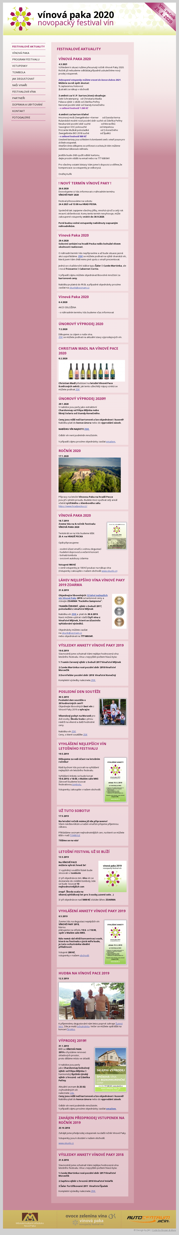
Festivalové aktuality (28, 46)
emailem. (111, 441)
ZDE (61, 337)
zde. (72, 1093)
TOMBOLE (75, 835)
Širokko (71, 1029)
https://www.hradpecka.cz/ (73, 506)
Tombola (18, 72)
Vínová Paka (20, 53)
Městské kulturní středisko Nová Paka (30, 1224)
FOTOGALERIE (21, 117)
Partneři (18, 98)
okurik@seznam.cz (79, 287)
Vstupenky (19, 65)
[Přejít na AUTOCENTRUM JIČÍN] (148, 1219)
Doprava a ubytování (27, 104)
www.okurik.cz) (109, 570)
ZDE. (87, 429)
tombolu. (77, 784)
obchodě (84, 955)
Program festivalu (26, 59)
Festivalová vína (24, 91)
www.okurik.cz (66, 1143)
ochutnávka (83, 1026)
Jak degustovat (23, 78)
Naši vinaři (19, 85)
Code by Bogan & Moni (164, 1230)
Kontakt (18, 111)
